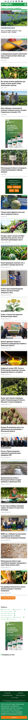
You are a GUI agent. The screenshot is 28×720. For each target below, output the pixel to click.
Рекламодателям (7, 695)
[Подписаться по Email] (22, 1)
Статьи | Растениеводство (8, 28)
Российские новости (6, 609)
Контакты (20, 693)
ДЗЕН (9, 187)
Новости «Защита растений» (7, 78)
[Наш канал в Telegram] (11, 1)
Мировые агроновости (6, 364)
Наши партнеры (20, 695)
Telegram (17, 187)
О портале (7, 693)
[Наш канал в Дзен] (13, 1)
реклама (7, 120)
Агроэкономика (12, 619)
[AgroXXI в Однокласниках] (8, 1)
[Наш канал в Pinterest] (16, 1)
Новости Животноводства (6, 285)
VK (12, 190)
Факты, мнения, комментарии (7, 208)
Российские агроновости (6, 104)
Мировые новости (18, 609)
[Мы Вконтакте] (6, 1)
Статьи (2, 50)
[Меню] (25, 4)
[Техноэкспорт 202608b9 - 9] (14, 133)
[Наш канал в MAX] (19, 1)
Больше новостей (7, 598)
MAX (17, 190)
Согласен (14, 717)
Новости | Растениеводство (7, 311)
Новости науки (18, 617)
